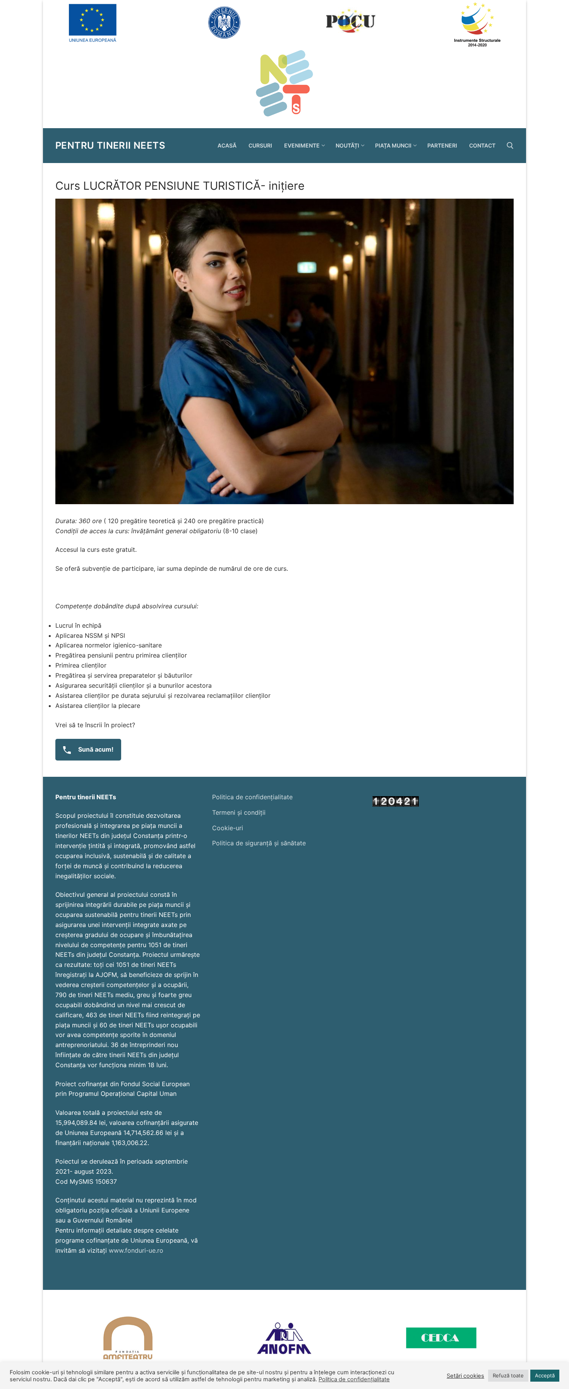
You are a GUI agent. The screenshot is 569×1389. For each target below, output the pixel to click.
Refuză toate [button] (508, 1375)
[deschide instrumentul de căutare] (510, 145)
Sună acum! (95, 749)
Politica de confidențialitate (252, 797)
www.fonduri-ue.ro (136, 1250)
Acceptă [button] (545, 1375)
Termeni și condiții (239, 812)
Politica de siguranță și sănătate (259, 843)
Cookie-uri (227, 828)
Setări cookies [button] (465, 1375)
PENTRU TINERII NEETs (110, 145)
